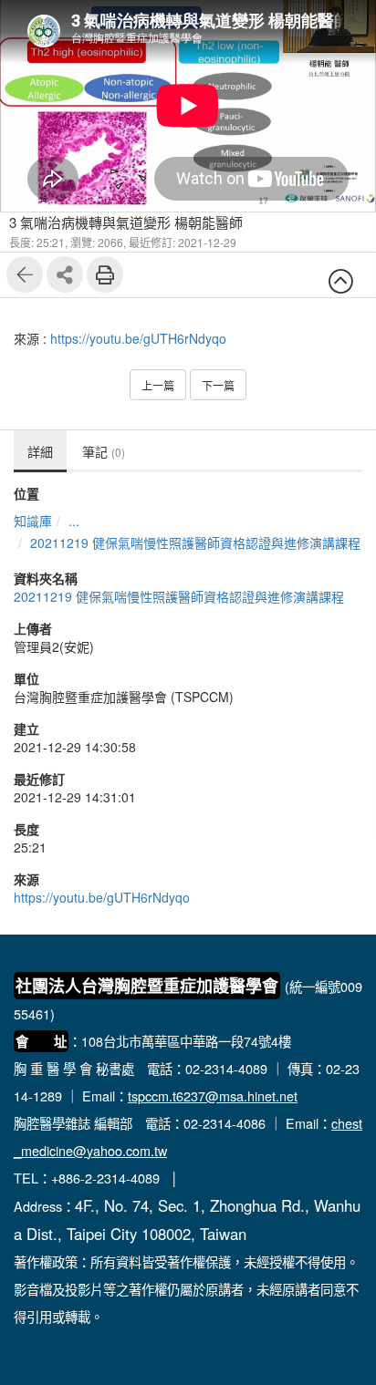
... (73, 521)
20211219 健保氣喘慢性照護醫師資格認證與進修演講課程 (195, 542)
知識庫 (33, 521)
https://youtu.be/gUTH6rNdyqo (138, 338)
